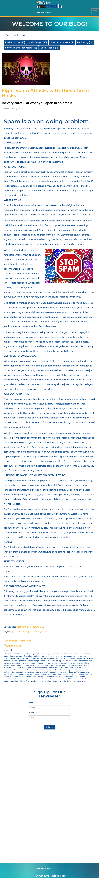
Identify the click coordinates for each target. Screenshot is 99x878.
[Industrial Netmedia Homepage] (49, 4)
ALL (16, 35)
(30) (38, 42)
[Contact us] (55, 12)
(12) (50, 47)
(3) (62, 42)
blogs (11, 631)
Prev (8, 35)
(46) (15, 42)
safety (33, 631)
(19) (85, 42)
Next (25, 35)
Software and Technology (30, 627)
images (40, 631)
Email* (32, 712)
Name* (32, 702)
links (46, 631)
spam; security (22, 631)
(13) (21, 47)
